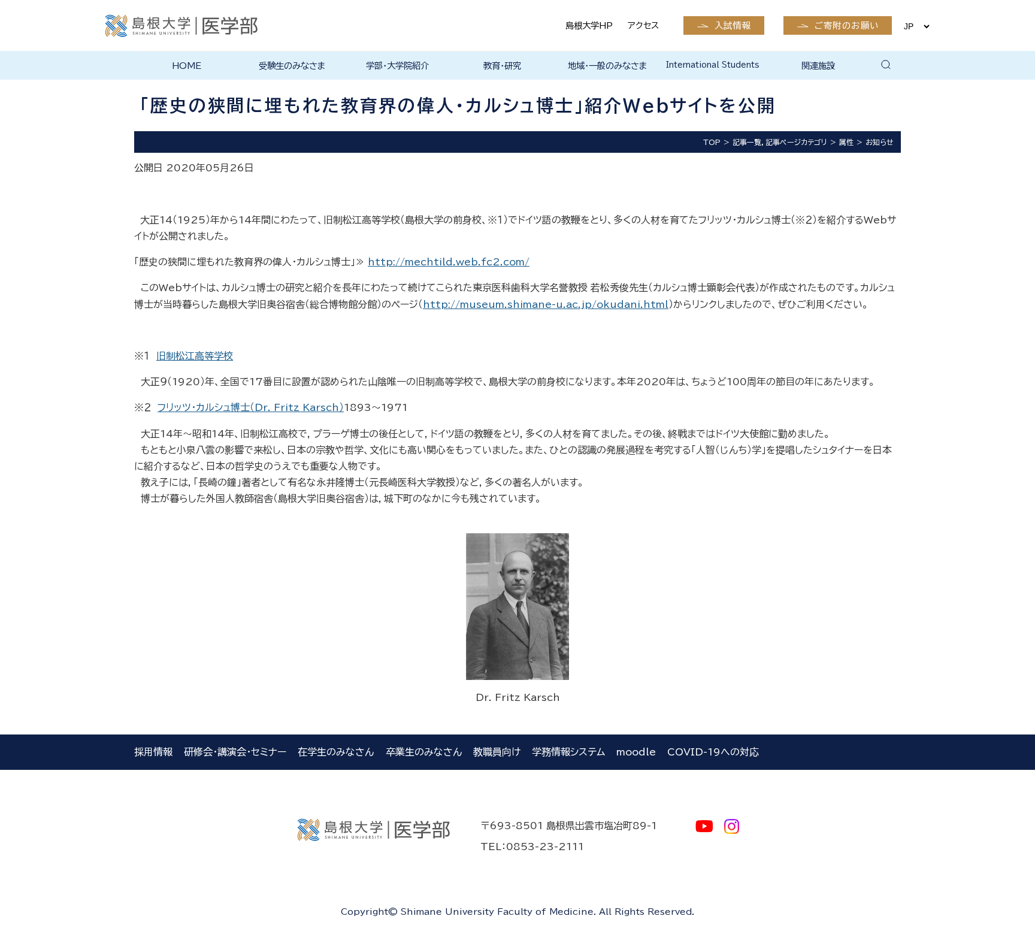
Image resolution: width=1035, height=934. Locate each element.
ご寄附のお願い (847, 25)
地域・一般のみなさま (607, 65)
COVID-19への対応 (713, 752)
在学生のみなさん (336, 752)
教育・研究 (502, 65)
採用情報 (153, 752)
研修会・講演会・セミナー (235, 752)
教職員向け (496, 752)
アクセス (643, 25)
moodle (636, 752)
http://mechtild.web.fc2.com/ (448, 262)
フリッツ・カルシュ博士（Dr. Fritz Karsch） (251, 407)
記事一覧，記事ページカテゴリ (780, 142)
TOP (712, 142)
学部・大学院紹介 (397, 65)
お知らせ (879, 142)
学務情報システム (568, 752)
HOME (186, 65)
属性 (846, 142)
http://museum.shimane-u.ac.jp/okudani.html (545, 304)
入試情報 (733, 25)
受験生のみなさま (292, 65)
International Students (712, 65)
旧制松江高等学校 (194, 356)
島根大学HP (589, 25)
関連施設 (818, 65)
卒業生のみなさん (424, 752)
